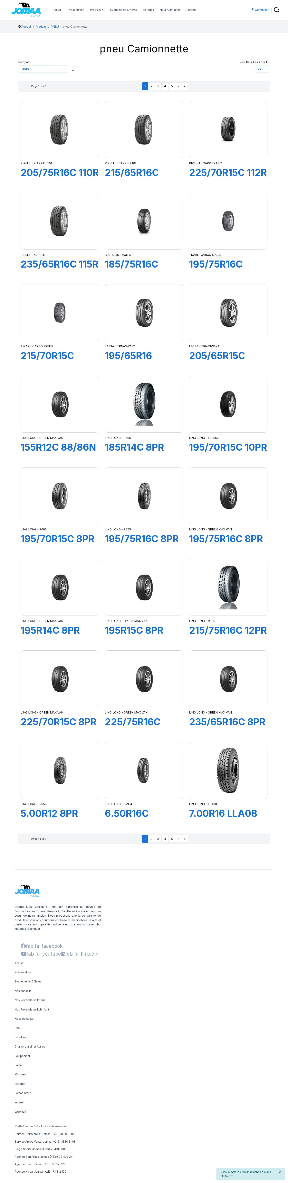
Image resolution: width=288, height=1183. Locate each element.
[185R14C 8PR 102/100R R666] (144, 404)
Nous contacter (24, 1018)
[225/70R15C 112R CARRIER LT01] (228, 129)
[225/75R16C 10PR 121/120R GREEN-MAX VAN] (144, 679)
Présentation (76, 9)
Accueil (57, 9)
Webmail (20, 1111)
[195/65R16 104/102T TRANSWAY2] (144, 312)
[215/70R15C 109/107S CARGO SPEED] (59, 313)
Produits (95, 9)
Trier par (23, 62)
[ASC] (72, 69)
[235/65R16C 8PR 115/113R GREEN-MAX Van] (228, 679)
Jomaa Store (23, 1093)
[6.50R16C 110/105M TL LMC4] (144, 770)
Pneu (18, 1028)
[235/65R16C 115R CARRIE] (59, 221)
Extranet (191, 9)
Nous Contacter (170, 9)
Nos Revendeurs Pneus (30, 1000)
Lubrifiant (20, 1037)
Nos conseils (23, 990)
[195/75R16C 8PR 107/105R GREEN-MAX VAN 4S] (144, 495)
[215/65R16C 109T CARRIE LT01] (144, 129)
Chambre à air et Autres (30, 1046)
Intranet (19, 1102)
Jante (18, 1065)
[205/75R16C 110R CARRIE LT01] (59, 129)
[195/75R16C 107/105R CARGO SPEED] (228, 221)
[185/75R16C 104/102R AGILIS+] (144, 221)
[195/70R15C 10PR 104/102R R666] (228, 404)
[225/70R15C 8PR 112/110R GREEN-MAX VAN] (59, 679)
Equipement (22, 1056)
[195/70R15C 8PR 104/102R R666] (59, 495)
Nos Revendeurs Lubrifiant (32, 1009)
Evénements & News (123, 9)
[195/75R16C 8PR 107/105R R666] (228, 495)
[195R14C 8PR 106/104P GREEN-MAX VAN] (59, 587)
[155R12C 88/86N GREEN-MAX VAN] (59, 404)
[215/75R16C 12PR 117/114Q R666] (228, 587)
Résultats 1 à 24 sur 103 (254, 62)
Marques (148, 9)
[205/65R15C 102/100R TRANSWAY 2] (228, 312)
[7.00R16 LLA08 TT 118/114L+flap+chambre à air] (228, 770)
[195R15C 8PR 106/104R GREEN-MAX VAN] (144, 587)
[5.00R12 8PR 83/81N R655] (59, 770)
